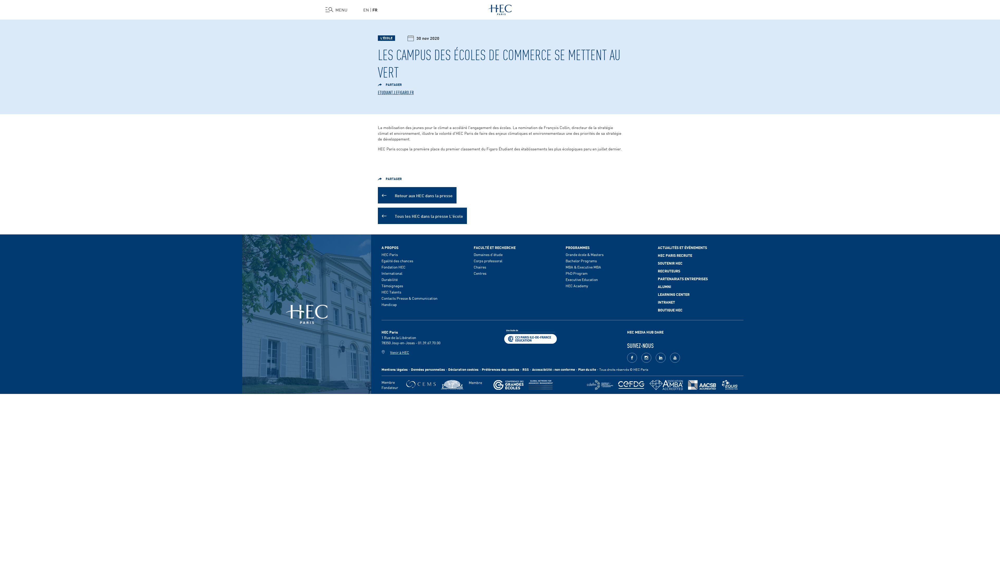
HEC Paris (390, 254)
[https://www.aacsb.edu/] (702, 385)
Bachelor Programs (581, 260)
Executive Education (582, 279)
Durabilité (390, 279)
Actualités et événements (682, 247)
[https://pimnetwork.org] (452, 385)
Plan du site (587, 369)
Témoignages (392, 285)
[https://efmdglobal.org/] (729, 385)
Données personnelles (428, 369)
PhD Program (577, 273)
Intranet (666, 302)
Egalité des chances (397, 260)
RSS (525, 369)
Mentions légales (395, 369)
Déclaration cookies (463, 369)
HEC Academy (577, 285)
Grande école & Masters (585, 254)
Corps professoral (488, 260)
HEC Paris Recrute (675, 255)
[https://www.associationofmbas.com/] (666, 385)
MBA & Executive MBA (583, 267)
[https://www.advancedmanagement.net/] (541, 385)
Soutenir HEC (670, 263)
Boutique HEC (670, 309)
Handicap (389, 304)
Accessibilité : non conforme (553, 369)
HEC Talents (391, 292)
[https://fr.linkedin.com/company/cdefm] (600, 385)
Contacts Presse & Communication (410, 298)
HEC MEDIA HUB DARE (645, 332)
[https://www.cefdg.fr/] (631, 385)
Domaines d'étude (488, 254)
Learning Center (674, 294)
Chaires (480, 267)
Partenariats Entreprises (683, 278)
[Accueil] (500, 9)
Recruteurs (669, 270)
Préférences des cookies (500, 369)
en (366, 10)
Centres (480, 273)
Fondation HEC (393, 267)
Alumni (664, 286)
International (392, 273)
